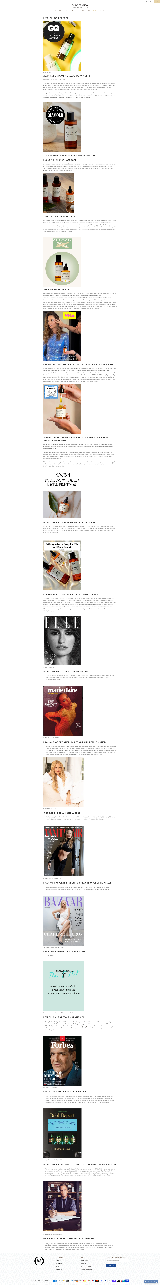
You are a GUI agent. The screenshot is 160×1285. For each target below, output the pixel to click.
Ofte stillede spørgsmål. (86, 1269)
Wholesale (83, 1275)
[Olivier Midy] (80, 6)
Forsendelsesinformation (87, 1266)
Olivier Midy (37, 1280)
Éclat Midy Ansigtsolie (83, 1026)
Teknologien (85, 10)
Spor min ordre (84, 1260)
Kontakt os (83, 1263)
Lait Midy (58, 1266)
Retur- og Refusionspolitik (87, 1272)
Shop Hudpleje (60, 10)
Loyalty (102, 10)
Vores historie (74, 10)
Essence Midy (59, 1263)
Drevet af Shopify (44, 1280)
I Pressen (94, 10)
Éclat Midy (58, 1260)
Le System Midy (59, 1269)
